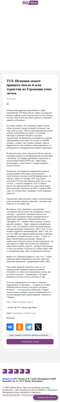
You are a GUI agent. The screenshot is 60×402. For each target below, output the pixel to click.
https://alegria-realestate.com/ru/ (20, 302)
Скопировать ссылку (30, 342)
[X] (39, 326)
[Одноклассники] (20, 326)
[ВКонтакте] (11, 326)
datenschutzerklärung (11, 395)
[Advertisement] (30, 39)
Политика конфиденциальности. (36, 395)
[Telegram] (29, 326)
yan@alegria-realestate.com (24, 313)
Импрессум (7, 379)
